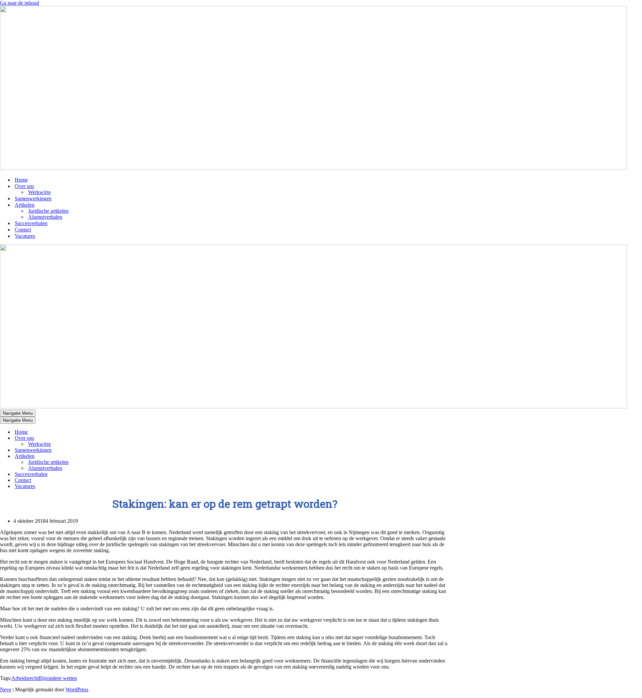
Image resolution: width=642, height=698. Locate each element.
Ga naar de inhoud (19, 3)
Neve (5, 689)
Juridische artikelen (48, 211)
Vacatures (25, 236)
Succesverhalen (31, 223)
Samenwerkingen (33, 198)
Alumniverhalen (45, 217)
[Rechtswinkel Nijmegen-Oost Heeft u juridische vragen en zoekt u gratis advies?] (313, 168)
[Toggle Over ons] (117, 438)
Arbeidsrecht (24, 678)
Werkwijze (39, 192)
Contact (23, 229)
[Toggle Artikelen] (117, 456)
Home (21, 180)
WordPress (77, 689)
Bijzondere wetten (57, 678)
